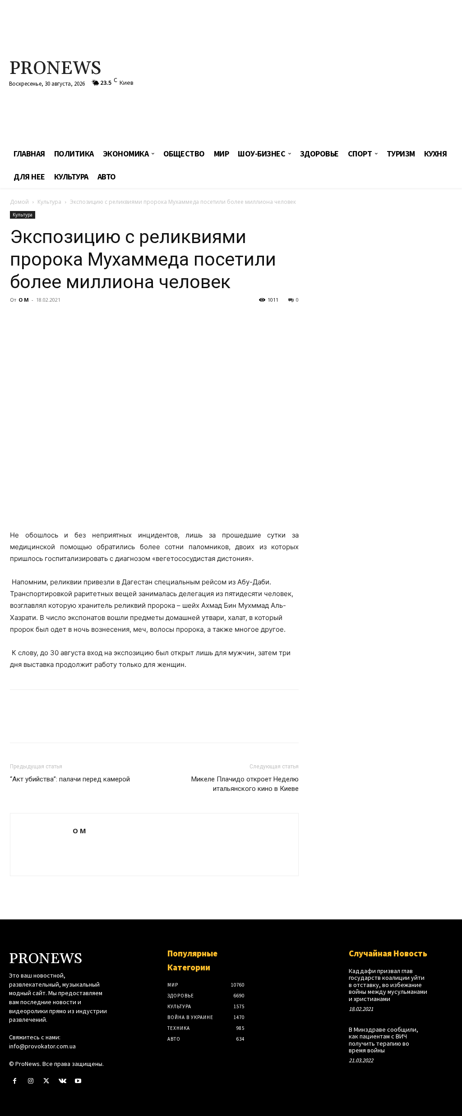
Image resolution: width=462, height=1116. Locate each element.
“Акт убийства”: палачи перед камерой (70, 779)
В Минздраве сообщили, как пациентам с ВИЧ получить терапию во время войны (383, 1039)
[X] (40, 320)
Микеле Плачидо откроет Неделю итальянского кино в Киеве (245, 784)
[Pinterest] (60, 320)
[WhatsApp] (81, 320)
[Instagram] (30, 1081)
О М (23, 299)
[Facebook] (19, 320)
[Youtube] (78, 1081)
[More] (102, 320)
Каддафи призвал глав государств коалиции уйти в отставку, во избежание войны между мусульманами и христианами (388, 985)
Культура (49, 202)
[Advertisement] (311, 72)
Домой (19, 202)
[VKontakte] (62, 1081)
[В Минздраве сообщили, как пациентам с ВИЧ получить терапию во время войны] (442, 1034)
